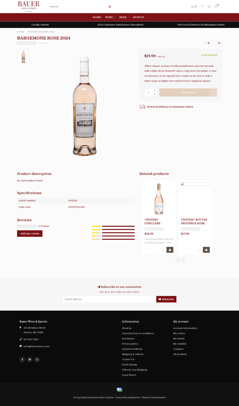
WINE (109, 17)
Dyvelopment (159, 397)
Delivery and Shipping (134, 369)
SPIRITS (138, 17)
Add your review (29, 233)
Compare (178, 349)
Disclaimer (128, 338)
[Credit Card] (119, 389)
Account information (185, 328)
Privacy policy (130, 343)
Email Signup (129, 364)
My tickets (179, 338)
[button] (177, 260)
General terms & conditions (138, 333)
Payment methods (132, 349)
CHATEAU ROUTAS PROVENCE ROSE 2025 (194, 223)
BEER (122, 17)
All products (180, 354)
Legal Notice (129, 375)
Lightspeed (134, 397)
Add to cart (188, 92)
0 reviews (42, 43)
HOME (97, 17)
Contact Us (128, 359)
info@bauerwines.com (36, 346)
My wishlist (179, 343)
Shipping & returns (133, 354)
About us (127, 328)
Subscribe (168, 299)
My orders (179, 333)
